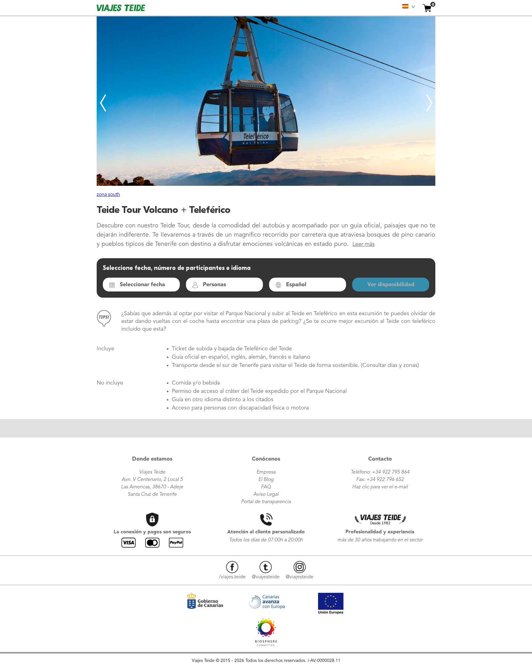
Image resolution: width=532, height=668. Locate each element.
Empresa (266, 472)
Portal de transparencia (266, 501)
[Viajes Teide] (266, 644)
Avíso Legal (266, 494)
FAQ (266, 487)
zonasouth (108, 194)
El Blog (266, 479)
